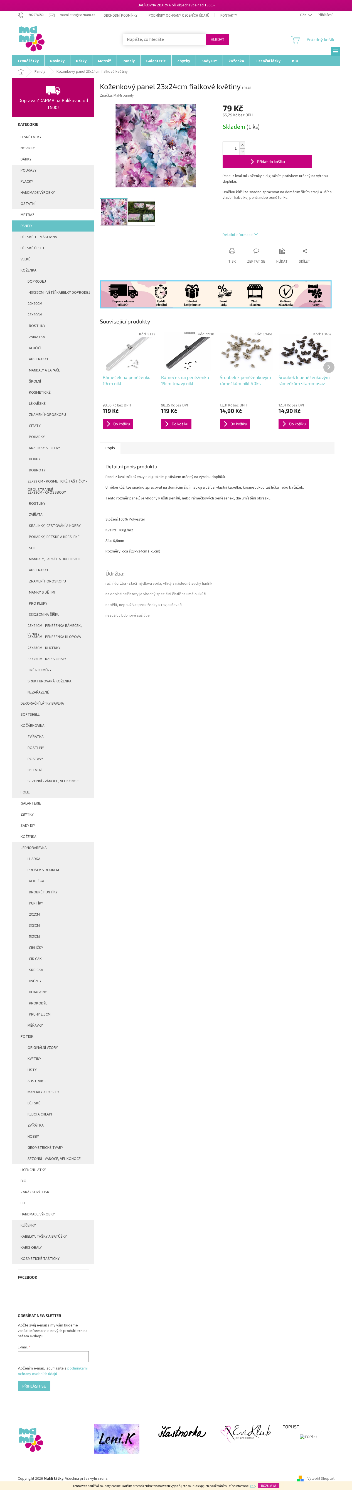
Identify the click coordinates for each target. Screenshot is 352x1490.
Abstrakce (39, 359)
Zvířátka (37, 337)
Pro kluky (38, 603)
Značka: (117, 95)
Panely (26, 226)
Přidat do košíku (271, 161)
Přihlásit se (34, 1386)
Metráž (28, 215)
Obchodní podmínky (120, 15)
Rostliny (37, 326)
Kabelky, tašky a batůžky (44, 1236)
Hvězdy (35, 981)
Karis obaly (31, 1247)
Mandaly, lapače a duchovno (54, 559)
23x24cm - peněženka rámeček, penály (55, 627)
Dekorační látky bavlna (42, 703)
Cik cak (35, 959)
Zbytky (27, 814)
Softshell (30, 714)
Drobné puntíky (43, 892)
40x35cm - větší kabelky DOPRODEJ (59, 292)
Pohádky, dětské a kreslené (54, 537)
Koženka (28, 270)
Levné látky (31, 137)
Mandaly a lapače (44, 370)
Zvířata (36, 514)
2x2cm (34, 914)
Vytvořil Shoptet (320, 1478)
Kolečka (36, 881)
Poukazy (28, 170)
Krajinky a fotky (44, 448)
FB (23, 1203)
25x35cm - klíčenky (44, 648)
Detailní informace (238, 235)
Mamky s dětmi (42, 592)
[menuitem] (28, 60)
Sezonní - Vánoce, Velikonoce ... (56, 781)
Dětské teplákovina (39, 237)
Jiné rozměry (39, 670)
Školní (35, 381)
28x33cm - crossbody (47, 492)
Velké (25, 259)
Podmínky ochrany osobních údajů (179, 15)
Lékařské (37, 403)
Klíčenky (28, 1225)
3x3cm (34, 925)
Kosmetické (40, 392)
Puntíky (36, 903)
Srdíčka (36, 970)
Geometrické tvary (45, 1147)
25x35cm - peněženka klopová (54, 637)
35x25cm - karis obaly (47, 659)
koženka (28, 837)
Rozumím (268, 1486)
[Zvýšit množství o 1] (242, 145)
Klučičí (35, 348)
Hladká (34, 859)
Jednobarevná (34, 848)
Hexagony (38, 992)
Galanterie (31, 803)
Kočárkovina (33, 725)
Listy (32, 1070)
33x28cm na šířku (44, 614)
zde (252, 1486)
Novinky (28, 148)
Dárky (26, 159)
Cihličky (36, 948)
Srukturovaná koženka (50, 681)
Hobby (34, 459)
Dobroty (37, 470)
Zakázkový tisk (35, 1192)
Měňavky (35, 1025)
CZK (303, 14)
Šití (32, 548)
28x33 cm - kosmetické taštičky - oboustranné (57, 483)
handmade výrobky (38, 192)
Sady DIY (28, 825)
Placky (27, 181)
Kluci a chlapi (40, 1114)
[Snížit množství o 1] (242, 151)
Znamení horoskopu (47, 415)
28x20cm (35, 315)
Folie (25, 792)
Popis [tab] (110, 448)
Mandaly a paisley (43, 1092)
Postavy (35, 759)
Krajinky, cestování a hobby (55, 526)
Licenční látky (33, 1170)
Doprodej (37, 281)
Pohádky (37, 437)
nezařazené (38, 692)
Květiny (34, 1059)
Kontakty (228, 15)
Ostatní (28, 204)
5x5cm (34, 936)
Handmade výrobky (38, 1214)
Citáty (35, 426)
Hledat (217, 39)
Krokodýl (38, 1003)
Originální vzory (43, 1048)
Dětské (34, 1103)
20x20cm (35, 303)
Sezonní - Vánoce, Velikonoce (54, 1159)
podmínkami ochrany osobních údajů (53, 1371)
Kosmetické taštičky (40, 1259)
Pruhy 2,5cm (40, 1014)
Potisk (27, 1036)
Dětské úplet (33, 248)
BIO (23, 1181)
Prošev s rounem (43, 870)
